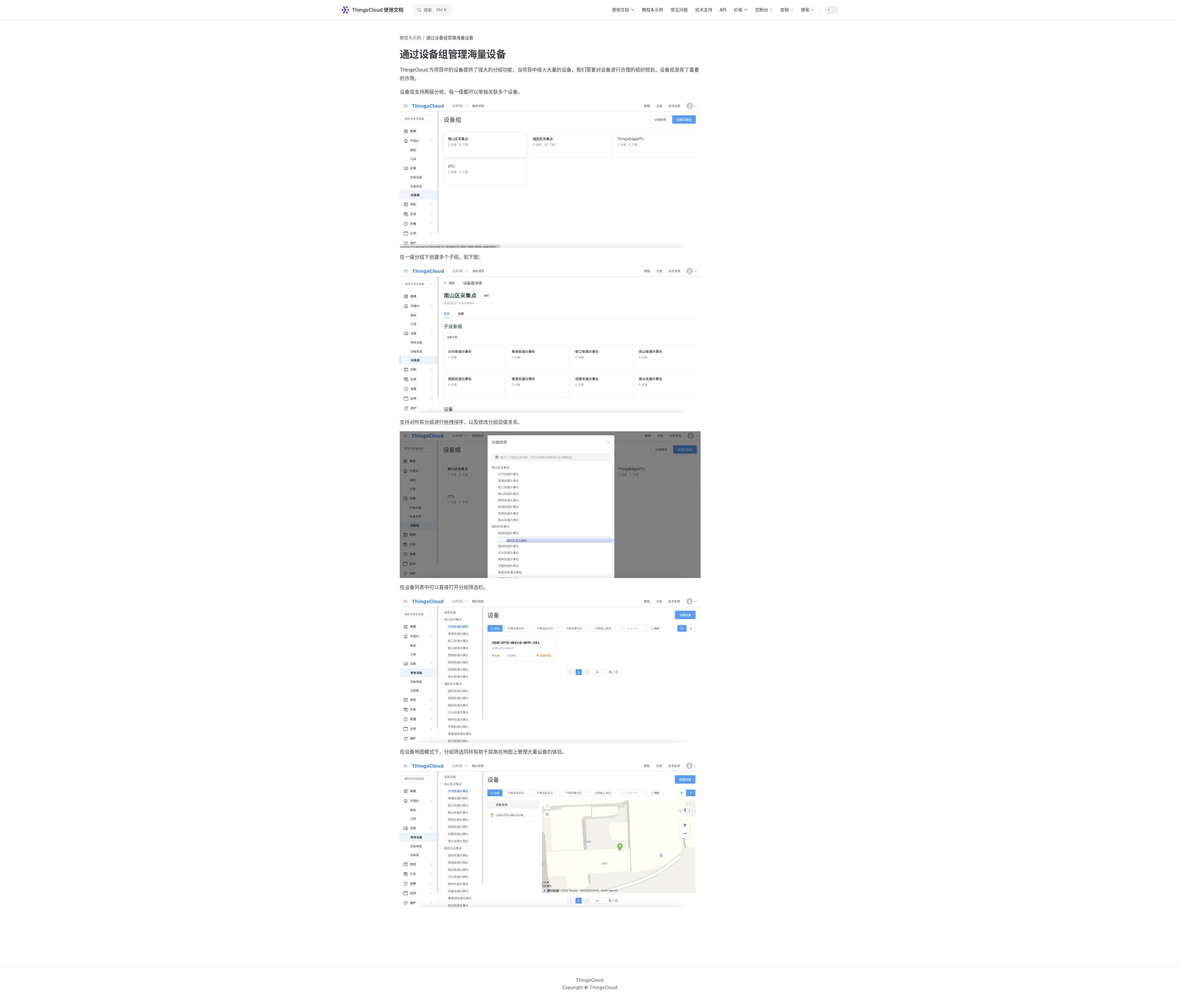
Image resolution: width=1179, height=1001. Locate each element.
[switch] (831, 9)
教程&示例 (410, 37)
